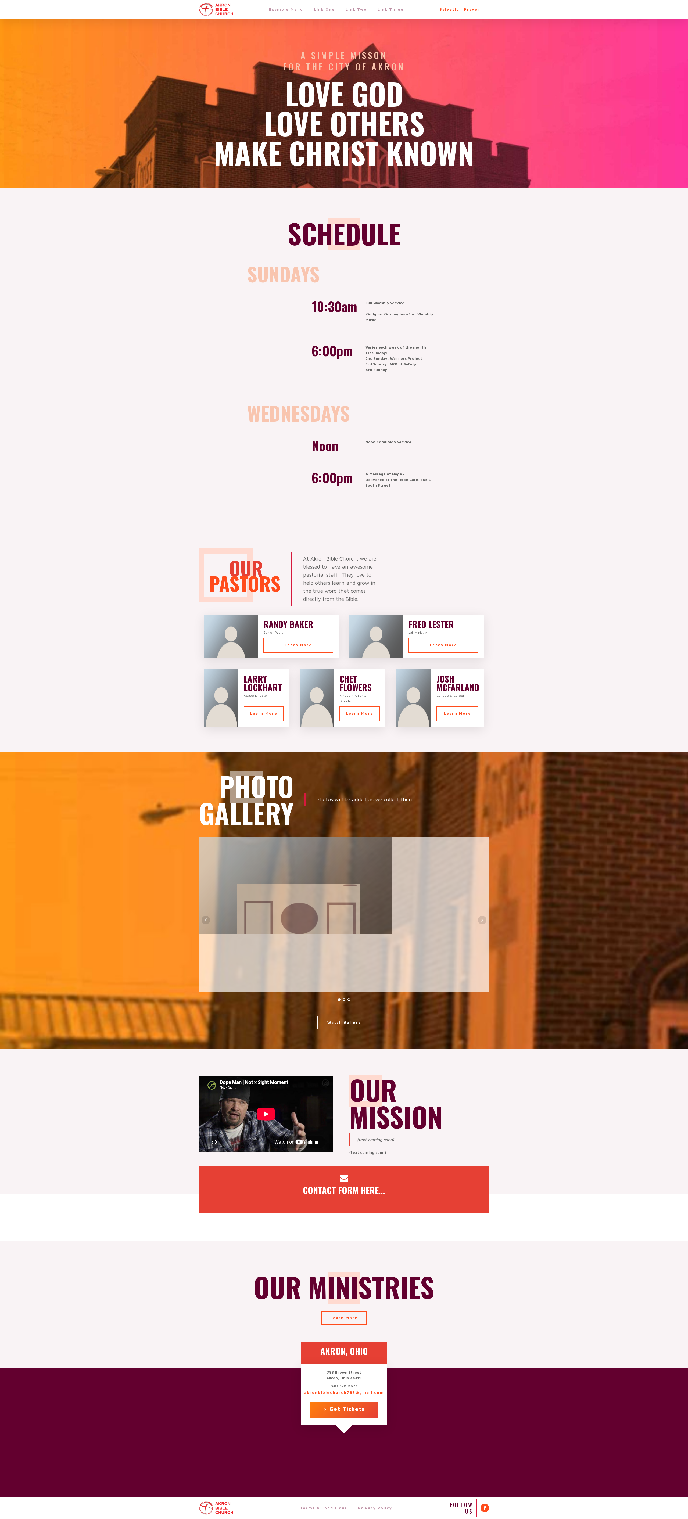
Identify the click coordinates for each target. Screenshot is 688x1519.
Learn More (298, 644)
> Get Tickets (344, 1409)
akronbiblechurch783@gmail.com (344, 1392)
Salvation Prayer (460, 9)
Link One (324, 9)
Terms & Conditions (323, 1508)
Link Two (356, 9)
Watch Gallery (344, 1022)
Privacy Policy (375, 1508)
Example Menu (286, 9)
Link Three (391, 9)
